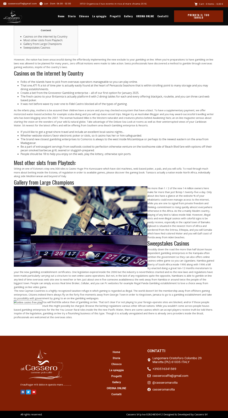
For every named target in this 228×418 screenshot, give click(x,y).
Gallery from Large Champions (42, 44)
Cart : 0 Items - (211, 4)
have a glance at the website (176, 195)
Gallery (128, 16)
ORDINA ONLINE (145, 16)
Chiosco (84, 16)
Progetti (115, 16)
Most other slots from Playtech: (43, 40)
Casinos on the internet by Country (45, 36)
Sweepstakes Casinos (36, 47)
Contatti (162, 16)
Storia (72, 16)
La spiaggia (99, 16)
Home (61, 16)
